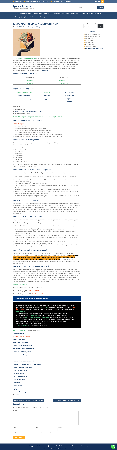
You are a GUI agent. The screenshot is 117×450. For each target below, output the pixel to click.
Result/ (69, 98)
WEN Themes (71, 448)
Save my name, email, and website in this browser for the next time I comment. (35, 433)
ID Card (47, 99)
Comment (16, 410)
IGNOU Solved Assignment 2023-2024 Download (28, 400)
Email (37, 427)
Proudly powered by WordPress (50, 448)
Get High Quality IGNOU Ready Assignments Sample (30, 17)
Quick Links (97, 1)
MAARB (17, 395)
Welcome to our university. (64, 1)
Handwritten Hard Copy (24, 95)
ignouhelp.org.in (22, 6)
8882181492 (18, 1)
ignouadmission (18, 386)
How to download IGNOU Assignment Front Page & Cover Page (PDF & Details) (77, 13)
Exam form (47, 95)
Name (15, 427)
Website (60, 427)
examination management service (24, 392)
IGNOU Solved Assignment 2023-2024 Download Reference (32, 13)
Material (69, 101)
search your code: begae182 (91, 23)
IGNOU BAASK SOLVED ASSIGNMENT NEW (66, 400)
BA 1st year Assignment (20, 342)
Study (69, 99)
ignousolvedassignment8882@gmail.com (37, 1)
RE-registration (69, 95)
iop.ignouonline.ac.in (19, 389)
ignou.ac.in (16, 383)
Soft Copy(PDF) (69, 92)
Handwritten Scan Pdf (24, 99)
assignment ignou (19, 379)
